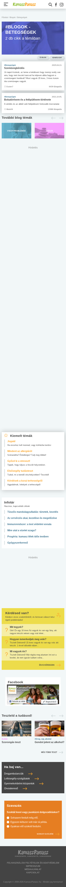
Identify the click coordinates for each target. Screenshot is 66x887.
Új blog (43, 57)
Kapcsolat (33, 872)
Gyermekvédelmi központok (19, 783)
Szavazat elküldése (45, 834)
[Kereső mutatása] (50, 4)
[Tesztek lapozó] (33, 715)
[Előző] (52, 118)
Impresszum (33, 866)
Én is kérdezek (47, 665)
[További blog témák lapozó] (33, 118)
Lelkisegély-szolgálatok (17, 778)
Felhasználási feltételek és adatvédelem (33, 863)
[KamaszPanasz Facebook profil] (33, 694)
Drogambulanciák (14, 773)
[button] (56, 4)
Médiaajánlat (33, 869)
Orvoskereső (11, 788)
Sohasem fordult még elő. (24, 817)
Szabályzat (57, 57)
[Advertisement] (33, 292)
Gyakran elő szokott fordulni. (25, 826)
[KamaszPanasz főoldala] (24, 4)
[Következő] (60, 118)
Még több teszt (49, 752)
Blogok (13, 17)
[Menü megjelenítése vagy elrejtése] (6, 4)
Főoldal (5, 17)
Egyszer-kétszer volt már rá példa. (28, 822)
